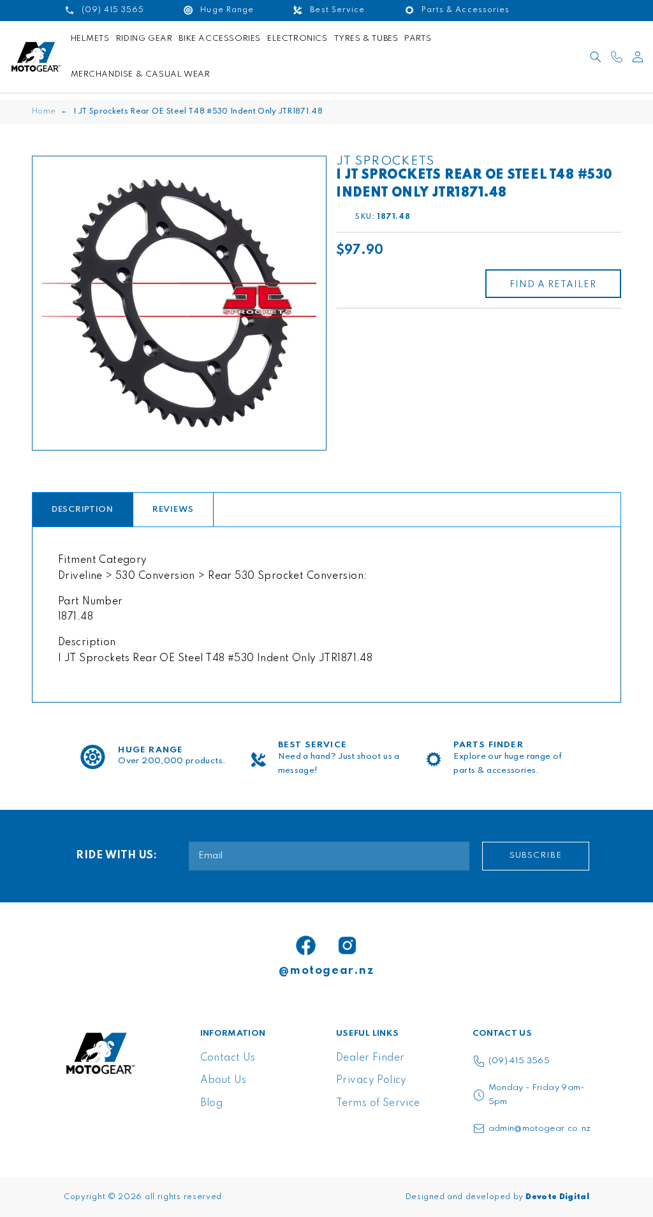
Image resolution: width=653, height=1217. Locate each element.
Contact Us (228, 1058)
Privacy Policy (371, 1080)
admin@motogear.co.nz (539, 1128)
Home (43, 112)
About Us (223, 1080)
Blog (211, 1103)
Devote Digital (557, 1197)
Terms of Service (378, 1103)
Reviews (173, 509)
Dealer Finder (370, 1058)
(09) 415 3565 (519, 1061)
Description (83, 509)
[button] (595, 57)
